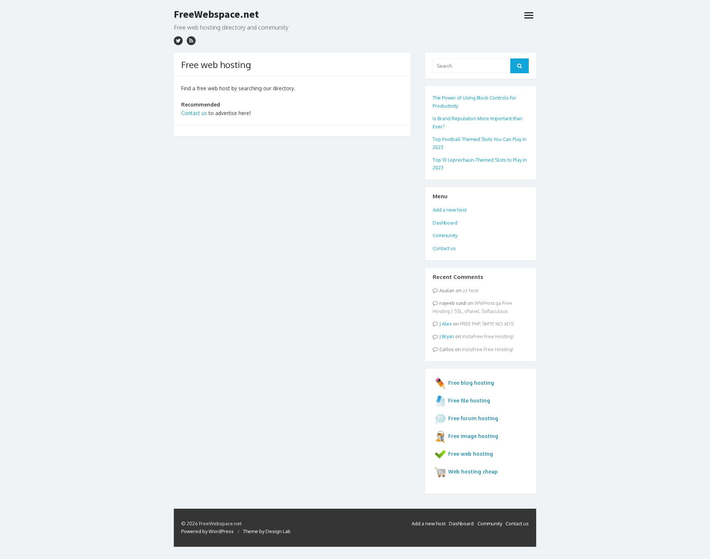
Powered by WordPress (207, 531)
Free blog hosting (471, 383)
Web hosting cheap (473, 471)
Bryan (448, 336)
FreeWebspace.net (216, 14)
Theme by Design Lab (267, 531)
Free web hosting (470, 454)
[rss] (191, 40)
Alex (447, 324)
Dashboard (445, 223)
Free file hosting (469, 400)
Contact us (194, 113)
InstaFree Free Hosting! (488, 336)
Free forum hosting (473, 418)
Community (445, 235)
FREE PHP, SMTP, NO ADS (487, 324)
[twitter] (178, 40)
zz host (471, 290)
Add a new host (450, 210)
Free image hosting (473, 436)
